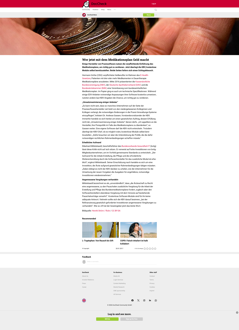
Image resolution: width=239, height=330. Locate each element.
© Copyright (85, 248)
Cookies (152, 287)
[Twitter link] (138, 300)
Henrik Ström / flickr (101, 211)
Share (149, 15)
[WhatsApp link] (156, 300)
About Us (85, 276)
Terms (152, 280)
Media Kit (116, 276)
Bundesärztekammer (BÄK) (94, 88)
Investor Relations (88, 280)
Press (84, 283)
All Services (117, 294)
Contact (152, 276)
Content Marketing (119, 283)
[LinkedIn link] (150, 300)
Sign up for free (131, 319)
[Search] (155, 9)
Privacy (152, 283)
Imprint (152, 291)
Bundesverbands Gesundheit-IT (136, 146)
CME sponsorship (119, 291)
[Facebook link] (132, 300)
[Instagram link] (144, 300)
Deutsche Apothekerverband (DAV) (125, 85)
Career (84, 287)
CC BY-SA (116, 211)
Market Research (118, 287)
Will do (107, 319)
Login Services (118, 280)
